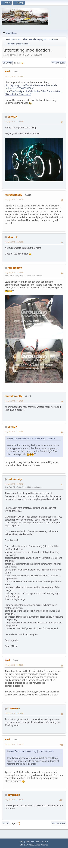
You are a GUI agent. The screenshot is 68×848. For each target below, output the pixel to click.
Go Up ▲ (44, 841)
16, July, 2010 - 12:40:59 (14, 242)
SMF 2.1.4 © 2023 (27, 845)
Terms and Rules (32, 841)
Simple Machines (41, 845)
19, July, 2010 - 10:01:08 (14, 713)
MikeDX (12, 116)
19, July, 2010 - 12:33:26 (14, 799)
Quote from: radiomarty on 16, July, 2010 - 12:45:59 (32, 438)
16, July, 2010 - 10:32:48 (14, 76)
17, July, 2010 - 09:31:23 (14, 665)
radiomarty (14, 267)
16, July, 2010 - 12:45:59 (14, 272)
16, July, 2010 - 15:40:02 (14, 484)
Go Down (7, 63)
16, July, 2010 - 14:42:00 (14, 431)
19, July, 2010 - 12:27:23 (14, 744)
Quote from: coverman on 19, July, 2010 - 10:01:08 (31, 751)
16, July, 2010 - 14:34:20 (14, 401)
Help (22, 841)
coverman (13, 708)
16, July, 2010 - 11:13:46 (14, 121)
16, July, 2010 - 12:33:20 (14, 199)
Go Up (5, 823)
